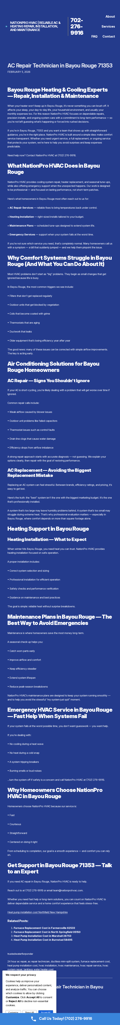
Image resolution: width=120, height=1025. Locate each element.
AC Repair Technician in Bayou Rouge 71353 (60, 65)
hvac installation (48, 965)
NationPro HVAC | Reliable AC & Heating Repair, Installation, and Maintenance (35, 26)
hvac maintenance (68, 965)
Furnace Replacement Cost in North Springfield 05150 (47, 932)
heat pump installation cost (23, 965)
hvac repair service (90, 965)
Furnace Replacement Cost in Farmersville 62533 (44, 928)
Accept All (45, 1012)
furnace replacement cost (95, 961)
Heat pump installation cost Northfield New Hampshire (38, 912)
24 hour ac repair (17, 961)
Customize (13, 1012)
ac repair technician (39, 961)
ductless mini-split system (65, 961)
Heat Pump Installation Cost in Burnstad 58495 (43, 939)
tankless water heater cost (38, 969)
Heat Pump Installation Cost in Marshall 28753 (42, 935)
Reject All (29, 1012)
